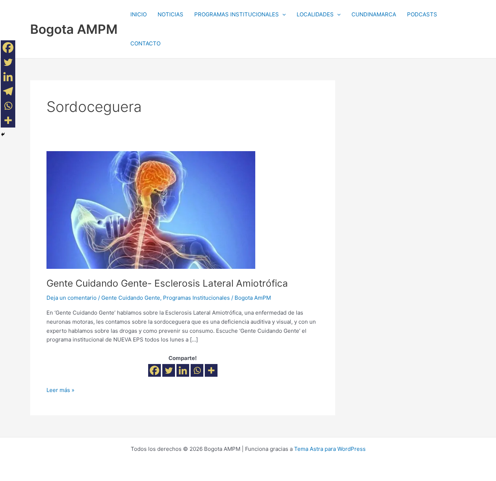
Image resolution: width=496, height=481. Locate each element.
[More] (211, 370)
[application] (282, 14)
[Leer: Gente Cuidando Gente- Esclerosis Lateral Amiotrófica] (150, 209)
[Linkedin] (182, 370)
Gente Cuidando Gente (130, 297)
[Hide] (3, 134)
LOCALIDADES (315, 14)
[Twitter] (168, 370)
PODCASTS (422, 14)
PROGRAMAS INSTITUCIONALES (236, 14)
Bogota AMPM (74, 29)
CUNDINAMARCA (373, 14)
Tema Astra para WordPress (330, 448)
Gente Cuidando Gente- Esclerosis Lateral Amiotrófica (167, 283)
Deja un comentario (71, 297)
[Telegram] (8, 91)
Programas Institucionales (196, 297)
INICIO (138, 14)
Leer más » (60, 389)
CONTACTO (145, 43)
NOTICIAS (170, 14)
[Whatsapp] (197, 370)
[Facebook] (154, 370)
